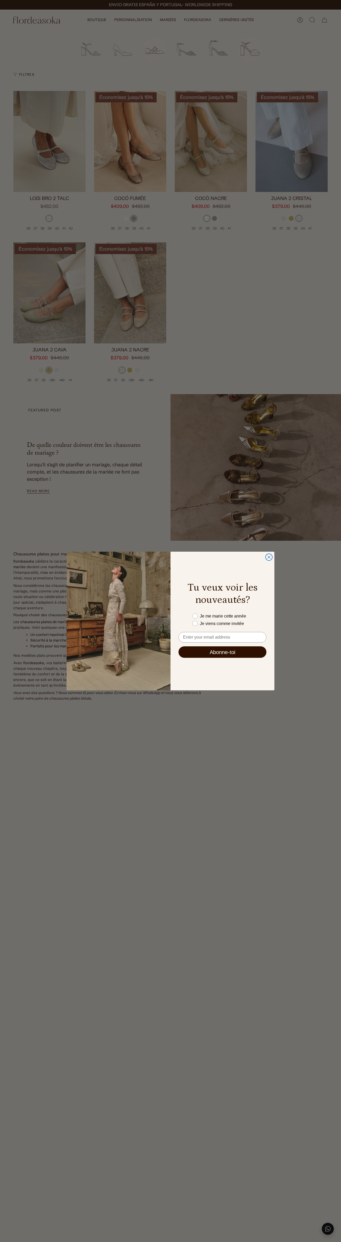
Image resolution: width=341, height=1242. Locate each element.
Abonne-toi (222, 652)
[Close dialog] (269, 557)
